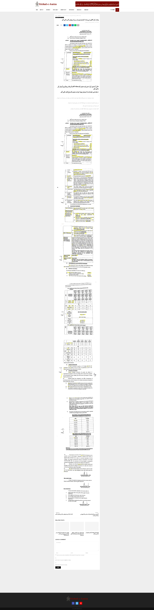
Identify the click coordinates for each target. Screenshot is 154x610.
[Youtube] (114, 10)
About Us (41, 9)
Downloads (86, 9)
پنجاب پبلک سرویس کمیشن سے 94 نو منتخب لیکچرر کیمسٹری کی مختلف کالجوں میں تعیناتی (77, 534)
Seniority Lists (63, 9)
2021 (56, 17)
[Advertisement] (77, 581)
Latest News (62, 17)
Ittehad (87, 22)
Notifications (71, 9)
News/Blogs (79, 9)
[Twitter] (112, 10)
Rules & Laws (55, 9)
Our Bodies (48, 9)
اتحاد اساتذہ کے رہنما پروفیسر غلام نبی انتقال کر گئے (64, 514)
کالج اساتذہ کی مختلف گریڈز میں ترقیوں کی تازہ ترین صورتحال (92, 533)
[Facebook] (111, 10)
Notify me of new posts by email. (61, 564)
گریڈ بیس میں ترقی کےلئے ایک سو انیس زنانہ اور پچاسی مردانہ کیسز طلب (89, 515)
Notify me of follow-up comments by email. (63, 560)
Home (37, 9)
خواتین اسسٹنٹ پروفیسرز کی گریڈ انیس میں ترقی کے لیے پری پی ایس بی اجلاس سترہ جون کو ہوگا (62, 534)
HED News (59, 17)
